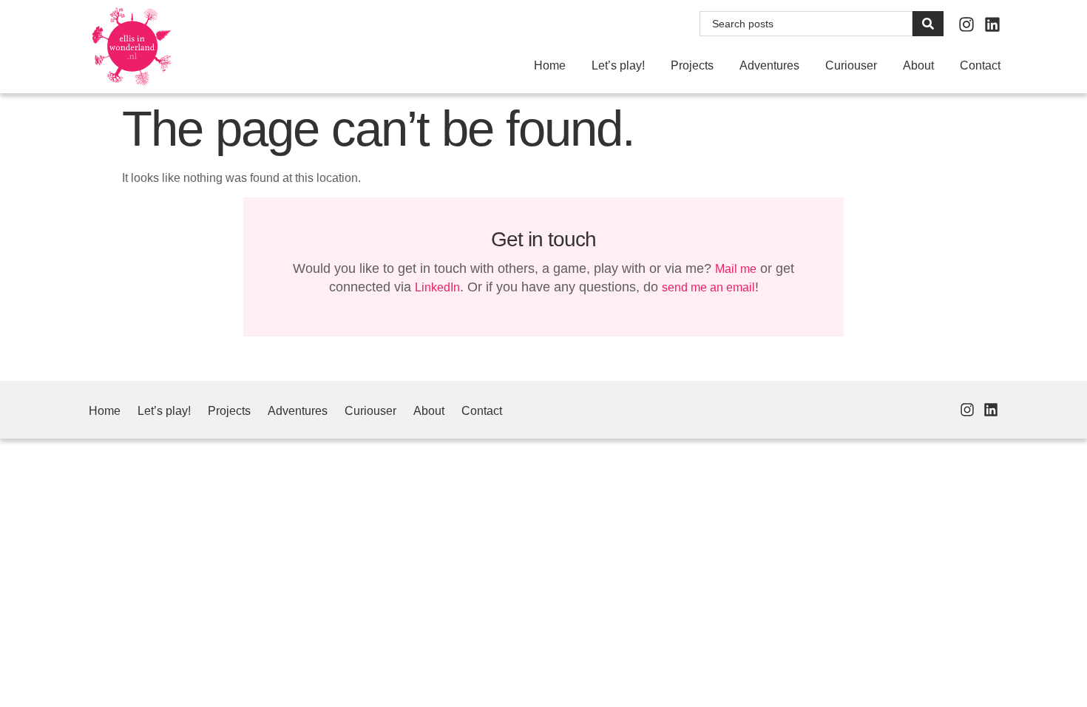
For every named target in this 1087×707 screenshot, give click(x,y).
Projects (692, 65)
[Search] (928, 23)
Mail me (735, 269)
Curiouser (851, 65)
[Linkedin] (992, 24)
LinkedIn (437, 287)
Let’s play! (618, 65)
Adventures (769, 65)
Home (550, 65)
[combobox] (806, 23)
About (918, 65)
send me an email (708, 287)
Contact (980, 65)
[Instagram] (966, 24)
